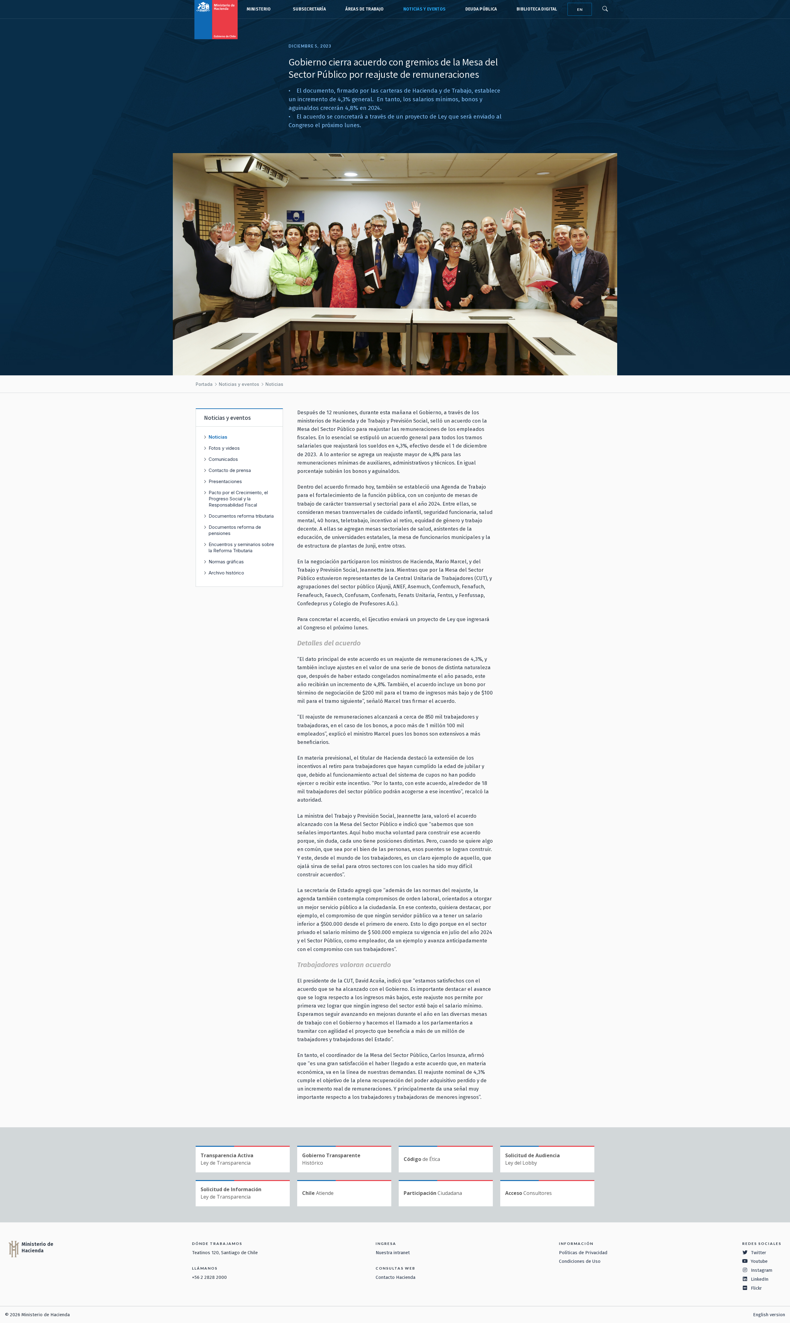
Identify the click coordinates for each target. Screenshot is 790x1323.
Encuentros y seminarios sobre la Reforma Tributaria (241, 547)
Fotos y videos (224, 448)
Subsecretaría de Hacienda (308, 9)
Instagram (761, 1270)
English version (769, 1314)
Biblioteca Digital (537, 9)
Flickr (756, 1288)
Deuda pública (481, 9)
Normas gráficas (226, 562)
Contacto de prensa (230, 470)
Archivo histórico (226, 573)
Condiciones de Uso (580, 1261)
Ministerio (259, 9)
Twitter (758, 1252)
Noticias (274, 384)
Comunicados (223, 459)
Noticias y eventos (424, 9)
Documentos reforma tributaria (241, 516)
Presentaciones (225, 481)
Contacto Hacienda (395, 1277)
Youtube (759, 1261)
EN (580, 9)
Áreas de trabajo (364, 9)
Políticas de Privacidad (583, 1252)
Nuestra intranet (393, 1252)
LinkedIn (759, 1279)
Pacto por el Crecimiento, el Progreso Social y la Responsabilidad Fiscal (238, 499)
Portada (204, 384)
